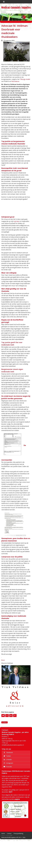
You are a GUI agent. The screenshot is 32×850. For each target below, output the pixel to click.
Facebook (9, 752)
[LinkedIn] (11, 715)
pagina (17, 799)
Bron (3, 660)
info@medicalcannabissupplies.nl (13, 745)
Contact (9, 833)
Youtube (9, 767)
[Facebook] (7, 715)
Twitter (8, 756)
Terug (5, 722)
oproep (16, 221)
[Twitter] (3, 715)
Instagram (9, 763)
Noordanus (15, 81)
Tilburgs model (24, 79)
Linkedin (9, 759)
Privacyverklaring (18, 833)
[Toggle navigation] (3, 1)
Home (3, 833)
